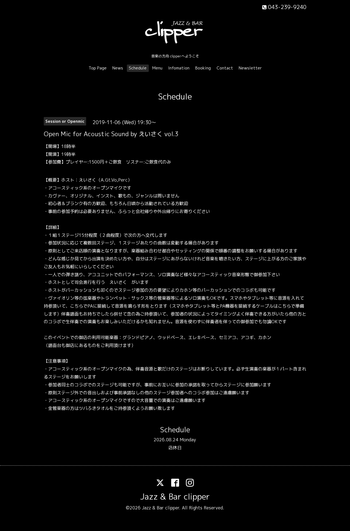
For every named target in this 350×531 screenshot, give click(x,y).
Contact (225, 68)
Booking (203, 68)
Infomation (178, 68)
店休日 (175, 448)
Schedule (138, 68)
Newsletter (250, 68)
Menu (157, 68)
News (117, 68)
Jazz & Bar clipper (175, 496)
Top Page (98, 68)
